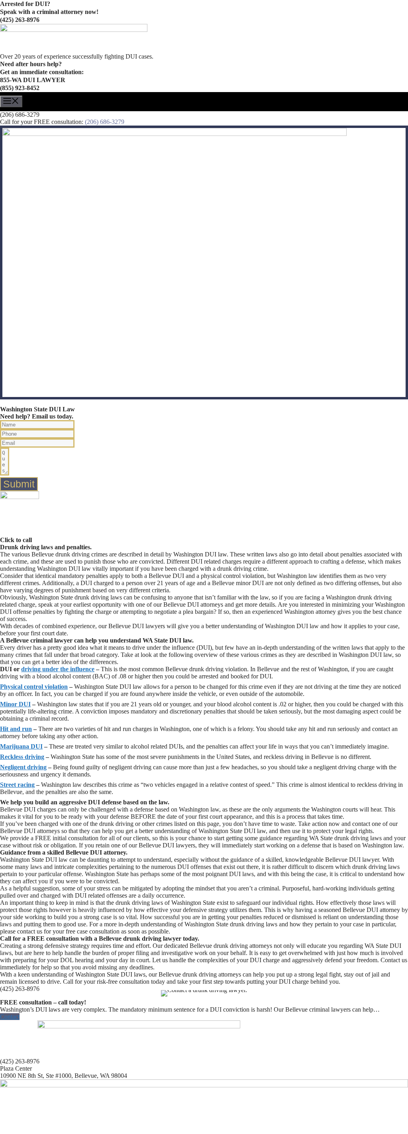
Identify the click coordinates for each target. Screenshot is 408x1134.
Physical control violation (34, 686)
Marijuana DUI (21, 746)
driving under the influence (57, 669)
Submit (19, 483)
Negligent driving (23, 767)
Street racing (17, 784)
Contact (10, 1016)
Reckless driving (22, 756)
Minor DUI (15, 704)
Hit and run (16, 728)
